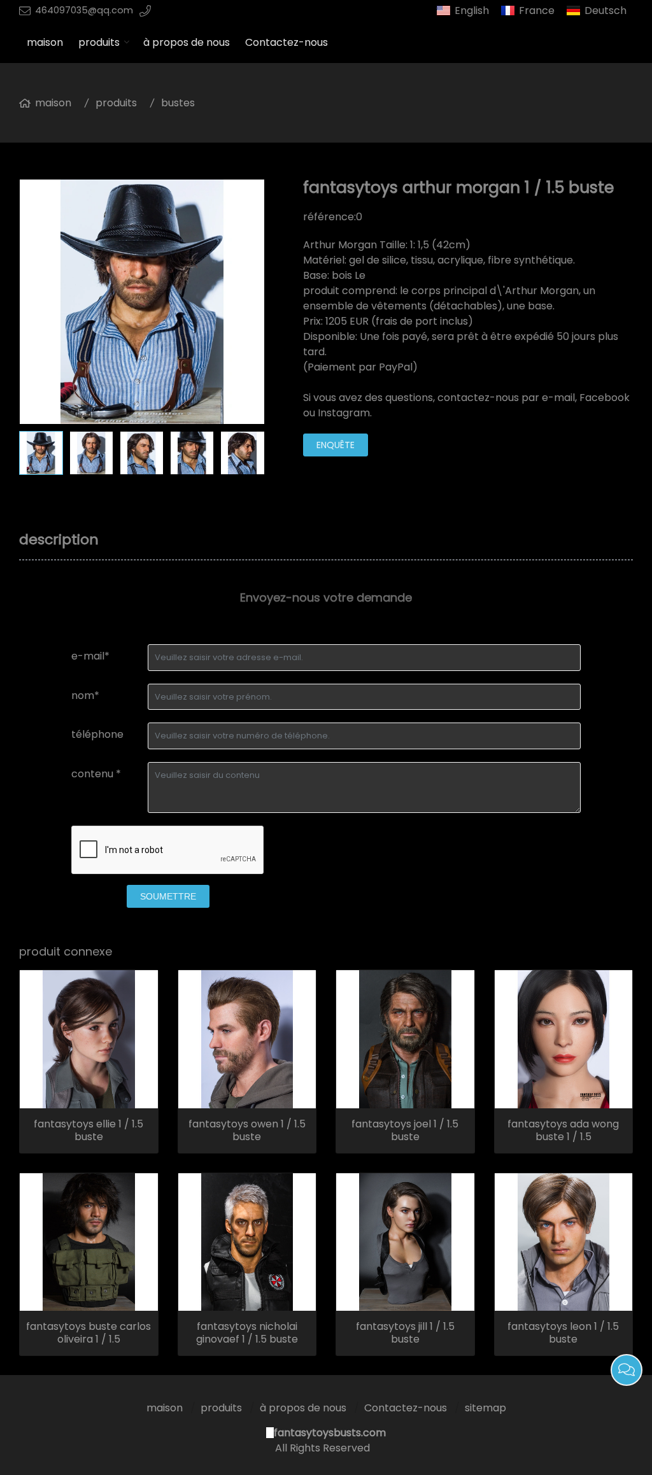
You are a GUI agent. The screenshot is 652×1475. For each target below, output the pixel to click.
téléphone (97, 734)
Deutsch (606, 10)
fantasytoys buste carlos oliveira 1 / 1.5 (88, 1333)
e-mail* (90, 656)
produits (99, 42)
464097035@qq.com (84, 10)
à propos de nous (186, 42)
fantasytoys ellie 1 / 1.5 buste (88, 1130)
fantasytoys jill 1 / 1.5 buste (405, 1333)
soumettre (168, 896)
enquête (335, 445)
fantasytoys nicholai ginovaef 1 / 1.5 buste (247, 1333)
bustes (178, 102)
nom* (85, 695)
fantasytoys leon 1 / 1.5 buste (563, 1333)
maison (45, 42)
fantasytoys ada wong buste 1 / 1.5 (563, 1130)
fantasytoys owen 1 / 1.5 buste (247, 1130)
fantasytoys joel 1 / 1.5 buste (404, 1130)
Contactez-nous (286, 42)
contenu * (96, 773)
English (472, 10)
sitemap (485, 1408)
